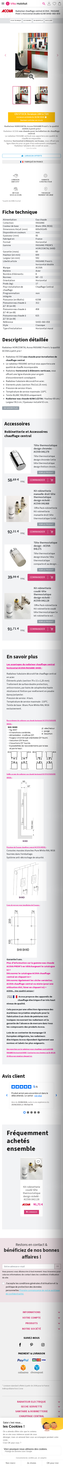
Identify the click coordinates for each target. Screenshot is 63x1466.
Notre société (31, 1329)
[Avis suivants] (56, 1096)
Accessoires (27, 21)
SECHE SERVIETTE (31, 1406)
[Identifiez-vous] (48, 3)
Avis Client (48, 21)
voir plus (38, 1096)
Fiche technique (16, 21)
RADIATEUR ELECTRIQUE (31, 1402)
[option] (22, 95)
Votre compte (31, 1318)
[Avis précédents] (7, 1096)
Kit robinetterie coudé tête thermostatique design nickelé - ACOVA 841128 (31, 1193)
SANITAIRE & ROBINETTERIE (31, 1411)
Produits (31, 1323)
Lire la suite (31, 148)
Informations (31, 1312)
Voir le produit (46, 472)
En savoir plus (38, 21)
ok (57, 1266)
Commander (31, 1212)
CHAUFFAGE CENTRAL (31, 1416)
